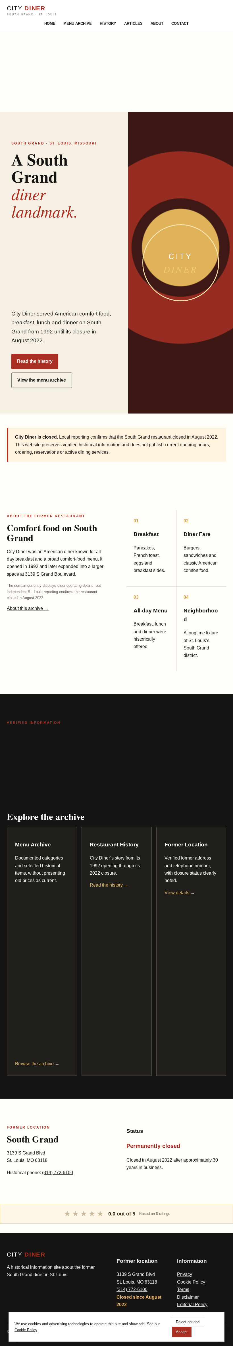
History (108, 23)
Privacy (184, 1274)
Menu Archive (77, 23)
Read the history (35, 361)
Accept (182, 1332)
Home (49, 23)
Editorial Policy (192, 1304)
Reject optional (188, 1322)
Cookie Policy (191, 1282)
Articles (133, 23)
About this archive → (28, 608)
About (157, 23)
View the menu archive (41, 380)
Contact (180, 23)
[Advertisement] (116, 72)
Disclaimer (188, 1297)
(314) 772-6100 (57, 1172)
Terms (183, 1289)
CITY (32, 10)
